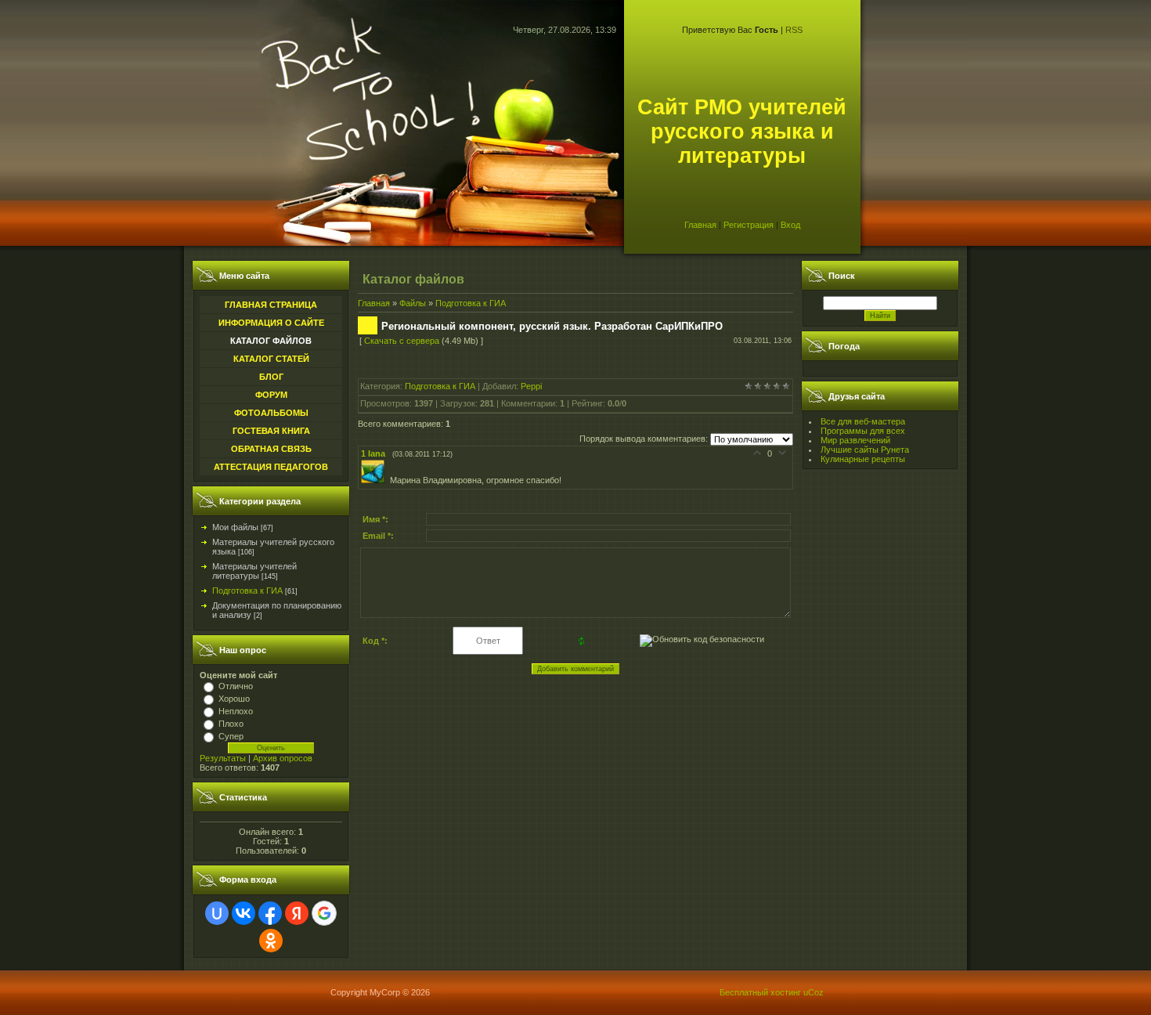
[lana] (375, 480)
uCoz (813, 992)
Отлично (235, 686)
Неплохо (235, 711)
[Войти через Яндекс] (296, 913)
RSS (794, 29)
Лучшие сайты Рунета (865, 449)
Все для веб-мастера (863, 421)
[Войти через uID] (217, 913)
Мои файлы (235, 527)
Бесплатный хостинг (760, 992)
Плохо (231, 723)
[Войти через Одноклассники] (271, 940)
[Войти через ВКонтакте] (243, 913)
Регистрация (748, 224)
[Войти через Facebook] (270, 913)
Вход (790, 224)
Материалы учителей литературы (254, 571)
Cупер (231, 736)
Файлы (412, 303)
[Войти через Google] (324, 913)
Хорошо (234, 698)
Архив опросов (282, 758)
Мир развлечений (855, 440)
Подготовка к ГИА (247, 590)
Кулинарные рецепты (863, 459)
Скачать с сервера (401, 340)
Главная (700, 224)
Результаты (223, 758)
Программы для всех (863, 430)
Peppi (531, 386)
